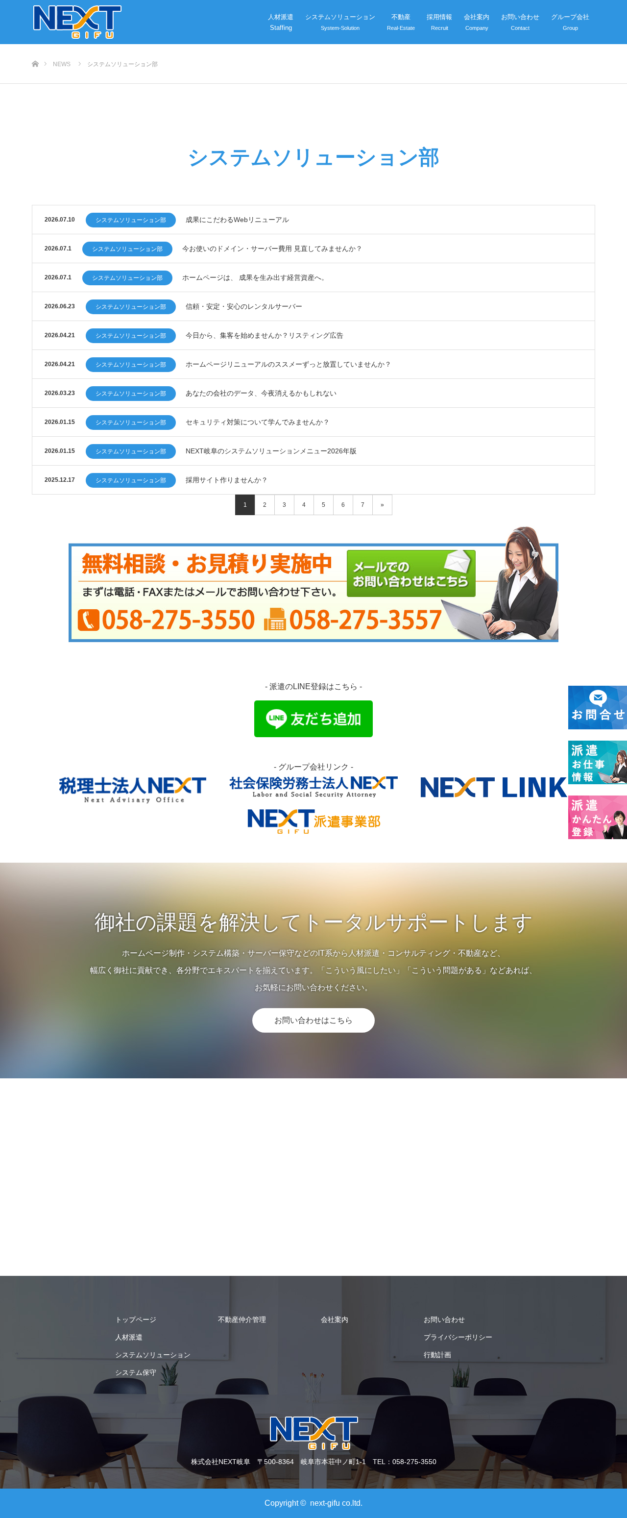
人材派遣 (129, 1337)
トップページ (135, 1319)
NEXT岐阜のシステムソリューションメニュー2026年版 (271, 451)
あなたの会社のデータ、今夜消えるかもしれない (261, 393)
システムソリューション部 (131, 220)
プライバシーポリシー (458, 1337)
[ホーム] (35, 47)
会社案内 (476, 17)
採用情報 (439, 17)
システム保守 (135, 1372)
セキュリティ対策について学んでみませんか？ (258, 422)
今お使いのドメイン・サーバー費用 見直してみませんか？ (272, 248)
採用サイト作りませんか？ (227, 480)
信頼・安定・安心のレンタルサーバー (244, 306)
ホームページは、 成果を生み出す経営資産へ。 (255, 277)
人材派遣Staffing (280, 22)
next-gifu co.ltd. (336, 1503)
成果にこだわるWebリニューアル (237, 220)
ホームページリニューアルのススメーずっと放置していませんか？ (288, 364)
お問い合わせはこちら (313, 1020)
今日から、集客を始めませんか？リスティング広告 (264, 335)
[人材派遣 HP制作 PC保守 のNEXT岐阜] (76, 22)
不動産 (400, 17)
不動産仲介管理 (242, 1319)
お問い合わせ (520, 17)
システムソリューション (340, 17)
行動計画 (437, 1355)
